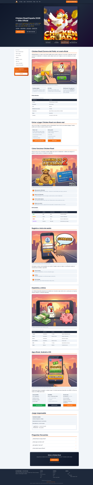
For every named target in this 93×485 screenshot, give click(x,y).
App (37, 1)
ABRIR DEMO (54, 140)
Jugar (25, 1)
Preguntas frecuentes (19, 65)
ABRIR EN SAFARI (54, 405)
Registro (17, 57)
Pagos (34, 1)
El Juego (20, 1)
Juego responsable (19, 63)
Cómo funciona (18, 55)
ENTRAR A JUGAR (20, 31)
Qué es (41, 472)
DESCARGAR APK (39, 405)
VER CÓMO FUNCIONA (31, 31)
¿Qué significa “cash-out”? (38, 445)
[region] (54, 106)
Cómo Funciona (29, 1)
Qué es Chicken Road (19, 51)
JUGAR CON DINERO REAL (72, 1)
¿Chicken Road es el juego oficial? (39, 438)
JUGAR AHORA (54, 459)
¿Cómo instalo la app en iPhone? (39, 448)
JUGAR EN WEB (69, 405)
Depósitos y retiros (19, 59)
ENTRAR (21, 73)
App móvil (17, 61)
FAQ (39, 1)
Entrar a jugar (18, 53)
